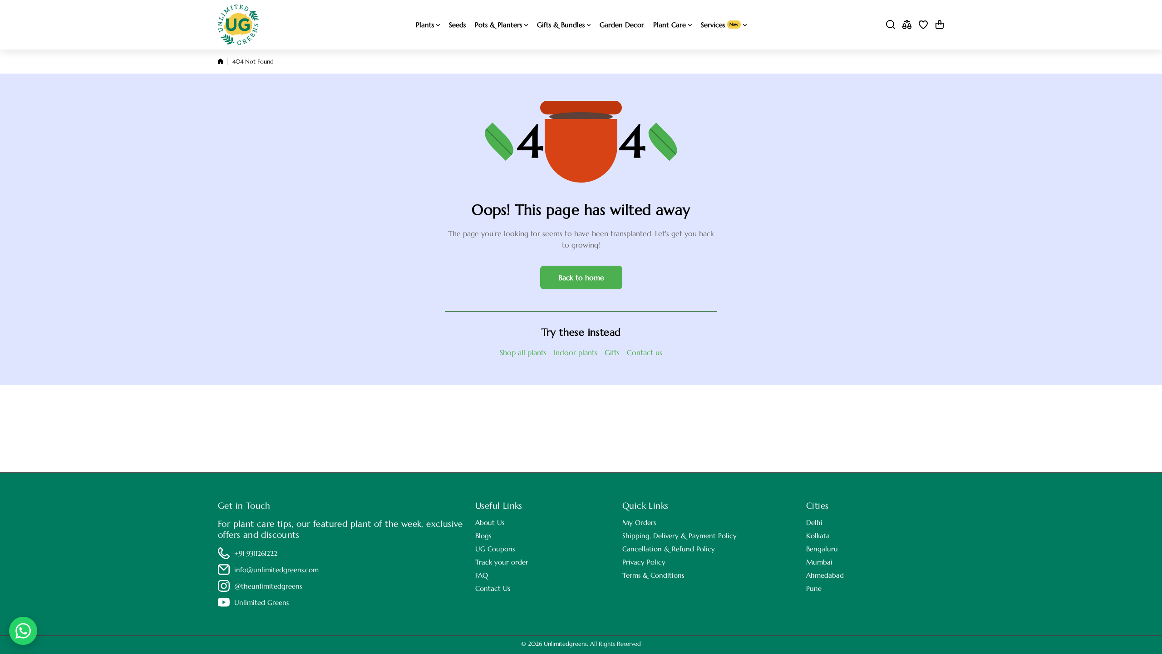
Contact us (644, 352)
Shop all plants (523, 352)
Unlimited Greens (261, 602)
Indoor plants (575, 352)
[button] (939, 24)
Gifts (612, 352)
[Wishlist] (923, 24)
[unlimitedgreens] (238, 25)
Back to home (581, 277)
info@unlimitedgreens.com (276, 569)
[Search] (890, 24)
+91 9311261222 (255, 553)
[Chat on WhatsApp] (23, 631)
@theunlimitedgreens (268, 586)
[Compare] (906, 24)
